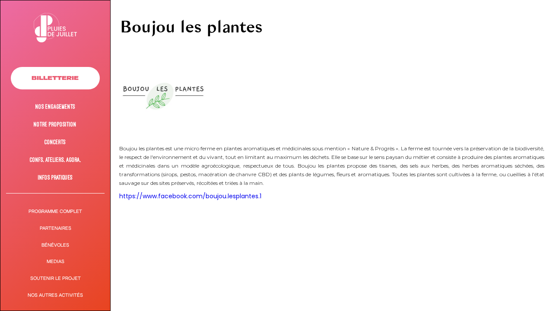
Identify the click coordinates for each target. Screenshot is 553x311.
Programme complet (55, 211)
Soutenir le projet (55, 278)
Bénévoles (55, 245)
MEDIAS (55, 261)
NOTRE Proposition (55, 124)
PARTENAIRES (55, 228)
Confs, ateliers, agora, (55, 159)
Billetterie (55, 78)
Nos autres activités (55, 295)
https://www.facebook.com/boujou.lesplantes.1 (190, 196)
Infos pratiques (55, 177)
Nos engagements (55, 106)
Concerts (55, 142)
